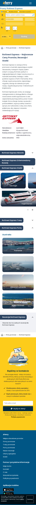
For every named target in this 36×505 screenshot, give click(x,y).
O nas (5, 472)
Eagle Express (27, 204)
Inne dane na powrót (25, 11)
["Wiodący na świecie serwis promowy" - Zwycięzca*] (7, 3)
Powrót (5, 11)
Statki (5, 457)
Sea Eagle (13, 186)
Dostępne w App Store (8, 489)
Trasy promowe (9, 444)
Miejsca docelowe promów (13, 438)
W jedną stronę (13, 11)
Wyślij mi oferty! (19, 409)
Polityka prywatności (18, 417)
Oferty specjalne (9, 454)
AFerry (6, 434)
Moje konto (7, 466)
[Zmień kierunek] (33, 15)
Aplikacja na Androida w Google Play (8, 493)
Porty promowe (9, 448)
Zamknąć (30, 499)
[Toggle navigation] (30, 3)
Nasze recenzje (8, 451)
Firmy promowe (9, 441)
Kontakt (6, 469)
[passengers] (28, 210)
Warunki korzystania (10, 475)
